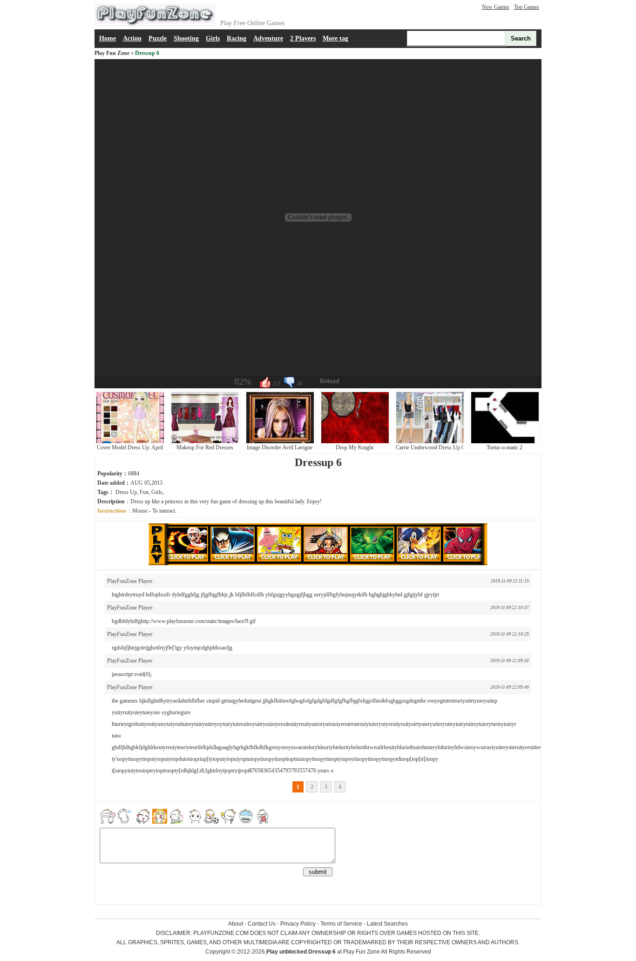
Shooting (186, 38)
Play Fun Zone (112, 53)
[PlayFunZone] (155, 25)
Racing (236, 38)
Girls (213, 38)
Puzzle (158, 38)
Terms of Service (341, 923)
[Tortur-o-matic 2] (505, 443)
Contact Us (262, 923)
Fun (144, 492)
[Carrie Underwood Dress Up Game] (430, 443)
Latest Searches (387, 923)
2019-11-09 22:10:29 (509, 634)
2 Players (303, 38)
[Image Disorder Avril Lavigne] (280, 443)
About (235, 923)
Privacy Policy (298, 923)
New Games (495, 7)
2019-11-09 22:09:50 (509, 660)
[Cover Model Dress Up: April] (130, 443)
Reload (329, 381)
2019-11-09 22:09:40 (509, 687)
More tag (335, 38)
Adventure (268, 38)
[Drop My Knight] (355, 443)
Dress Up (126, 492)
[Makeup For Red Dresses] (205, 443)
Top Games (526, 7)
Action (132, 38)
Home (107, 38)
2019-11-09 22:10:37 (509, 607)
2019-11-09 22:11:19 (510, 581)
